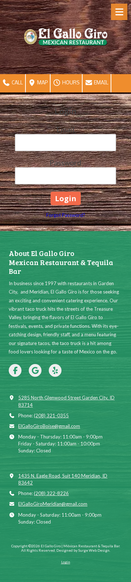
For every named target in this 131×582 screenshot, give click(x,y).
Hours (70, 83)
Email (100, 83)
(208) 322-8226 (51, 493)
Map (42, 83)
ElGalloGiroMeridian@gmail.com (52, 504)
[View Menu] (119, 12)
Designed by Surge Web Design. (83, 550)
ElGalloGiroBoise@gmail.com (49, 426)
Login (65, 562)
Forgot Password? (65, 215)
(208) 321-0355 (51, 415)
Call (17, 83)
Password (65, 162)
